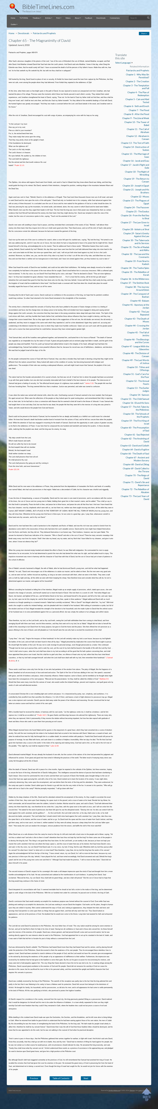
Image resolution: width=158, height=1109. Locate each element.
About (77, 18)
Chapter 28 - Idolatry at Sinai (135, 229)
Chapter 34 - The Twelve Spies (135, 268)
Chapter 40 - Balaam (139, 300)
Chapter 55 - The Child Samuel (135, 399)
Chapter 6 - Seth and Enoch (136, 106)
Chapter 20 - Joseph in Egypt (136, 185)
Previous (34, 1078)
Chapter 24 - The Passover (136, 207)
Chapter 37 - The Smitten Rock (134, 283)
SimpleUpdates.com (114, 1090)
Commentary (115, 18)
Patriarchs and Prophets (44, 33)
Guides (13, 24)
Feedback (88, 18)
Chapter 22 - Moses (140, 196)
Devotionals (101, 18)
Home (13, 18)
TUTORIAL (24, 18)
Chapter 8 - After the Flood (136, 114)
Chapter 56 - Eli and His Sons (136, 403)
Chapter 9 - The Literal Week (135, 118)
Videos (68, 18)
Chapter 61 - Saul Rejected (136, 434)
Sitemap (132, 1090)
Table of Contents (60, 1078)
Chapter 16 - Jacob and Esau (136, 161)
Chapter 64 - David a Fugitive (135, 449)
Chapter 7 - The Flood (139, 110)
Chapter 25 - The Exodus (137, 211)
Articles (48, 18)
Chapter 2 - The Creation (137, 81)
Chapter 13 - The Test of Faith (135, 143)
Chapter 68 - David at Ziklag (136, 464)
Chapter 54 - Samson (139, 395)
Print (58, 18)
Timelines (36, 18)
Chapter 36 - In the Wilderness (134, 279)
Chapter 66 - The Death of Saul (134, 453)
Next (86, 1078)
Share (143, 33)
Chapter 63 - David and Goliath (134, 445)
